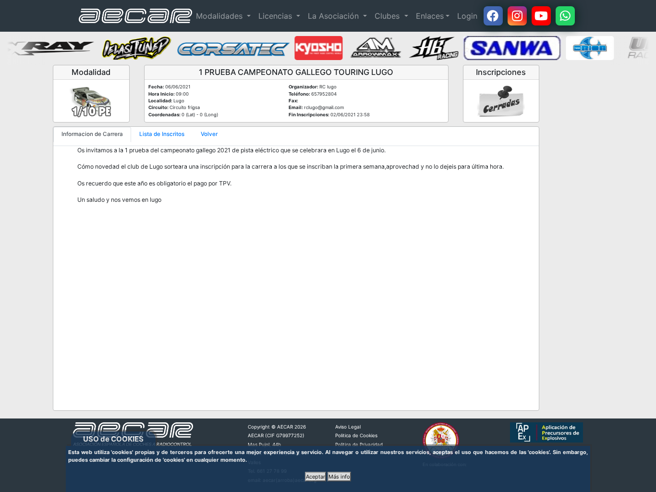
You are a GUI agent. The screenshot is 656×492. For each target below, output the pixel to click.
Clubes (388, 16)
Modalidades (220, 16)
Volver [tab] (209, 134)
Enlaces (430, 16)
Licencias (276, 16)
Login (467, 16)
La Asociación (334, 16)
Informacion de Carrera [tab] (92, 134)
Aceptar (315, 476)
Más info (339, 476)
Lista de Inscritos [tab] (161, 134)
